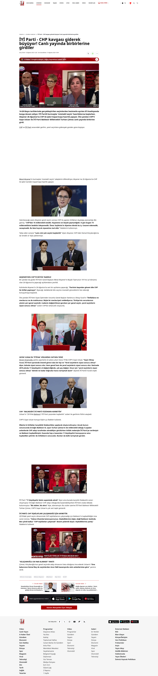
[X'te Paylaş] (88, 53)
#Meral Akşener (39, 577)
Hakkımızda (120, 654)
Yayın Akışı (119, 648)
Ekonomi (22, 640)
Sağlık (21, 670)
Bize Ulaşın (119, 634)
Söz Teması (47, 659)
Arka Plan (47, 645)
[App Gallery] (89, 599)
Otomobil (23, 662)
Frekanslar (119, 643)
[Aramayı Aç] (134, 3)
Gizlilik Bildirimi (121, 651)
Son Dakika (24, 643)
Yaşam (22, 645)
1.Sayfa (46, 673)
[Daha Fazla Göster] (97, 53)
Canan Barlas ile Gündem (53, 643)
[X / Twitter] (64, 622)
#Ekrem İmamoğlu (25, 577)
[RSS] (84, 622)
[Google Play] (74, 599)
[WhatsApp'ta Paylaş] (93, 53)
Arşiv (117, 645)
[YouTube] (74, 622)
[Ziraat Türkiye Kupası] (130, 3)
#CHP (65, 577)
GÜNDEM (38, 3)
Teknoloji (23, 659)
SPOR (67, 3)
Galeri (93, 629)
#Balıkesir (49, 577)
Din (20, 665)
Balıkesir (37, 414)
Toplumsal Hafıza (50, 640)
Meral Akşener (25, 179)
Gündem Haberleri (31, 34)
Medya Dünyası (49, 662)
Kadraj (45, 637)
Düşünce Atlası (49, 632)
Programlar (48, 629)
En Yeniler (95, 632)
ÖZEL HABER (75, 3)
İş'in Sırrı (46, 665)
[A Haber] (21, 3)
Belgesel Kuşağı (49, 654)
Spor (21, 651)
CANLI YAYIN (103, 3)
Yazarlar (22, 673)
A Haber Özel (24, 634)
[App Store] (58, 599)
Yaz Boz (46, 634)
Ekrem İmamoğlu (26, 360)
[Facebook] (59, 622)
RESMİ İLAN (92, 3)
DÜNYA (61, 3)
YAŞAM (55, 3)
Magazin (22, 654)
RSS (116, 632)
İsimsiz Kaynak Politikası (125, 659)
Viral (21, 656)
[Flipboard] (79, 622)
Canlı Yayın (23, 632)
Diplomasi (47, 656)
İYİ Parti (28, 127)
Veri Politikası (120, 640)
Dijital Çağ (47, 668)
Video (21, 629)
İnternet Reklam (122, 629)
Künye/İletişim (121, 637)
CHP (21, 127)
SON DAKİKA (29, 3)
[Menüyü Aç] (137, 3)
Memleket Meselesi (50, 648)
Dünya (22, 648)
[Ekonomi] (114, 3)
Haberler (21, 34)
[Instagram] (69, 622)
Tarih (21, 668)
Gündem (22, 637)
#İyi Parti (58, 577)
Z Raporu (46, 670)
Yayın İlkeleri (120, 656)
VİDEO (84, 3)
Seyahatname (48, 651)
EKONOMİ (47, 3)
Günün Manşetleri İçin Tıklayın (59, 607)
